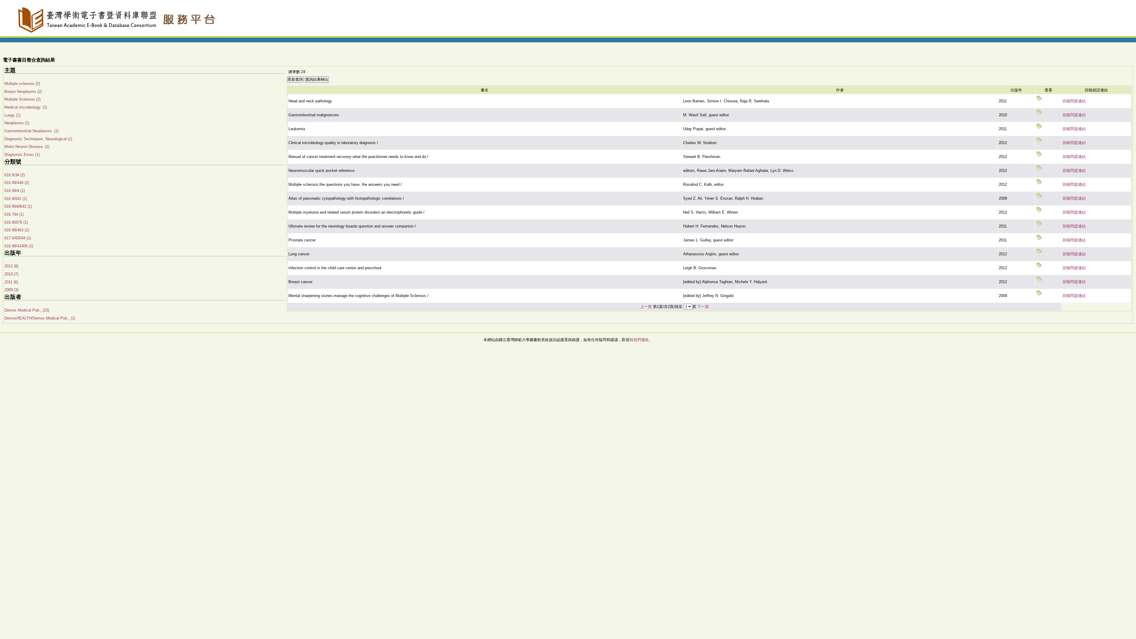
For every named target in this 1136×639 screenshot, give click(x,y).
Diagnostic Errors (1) (22, 154)
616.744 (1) (14, 214)
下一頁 (703, 306)
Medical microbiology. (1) (25, 107)
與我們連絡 (639, 340)
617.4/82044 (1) (17, 238)
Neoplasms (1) (16, 123)
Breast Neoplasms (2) (23, 91)
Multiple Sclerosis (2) (22, 99)
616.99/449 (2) (16, 182)
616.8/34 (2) (14, 175)
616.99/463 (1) (16, 230)
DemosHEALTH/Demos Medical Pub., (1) (39, 318)
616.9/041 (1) (15, 198)
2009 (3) (11, 290)
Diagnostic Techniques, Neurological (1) (38, 139)
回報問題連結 (1074, 101)
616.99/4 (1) (14, 190)
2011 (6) (11, 282)
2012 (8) (11, 266)
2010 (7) (11, 274)
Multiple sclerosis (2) (22, 83)
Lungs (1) (12, 115)
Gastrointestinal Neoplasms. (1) (31, 131)
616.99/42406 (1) (18, 246)
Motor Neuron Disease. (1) (26, 146)
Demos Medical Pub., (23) (26, 310)
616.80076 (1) (16, 222)
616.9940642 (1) (18, 206)
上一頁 (646, 306)
